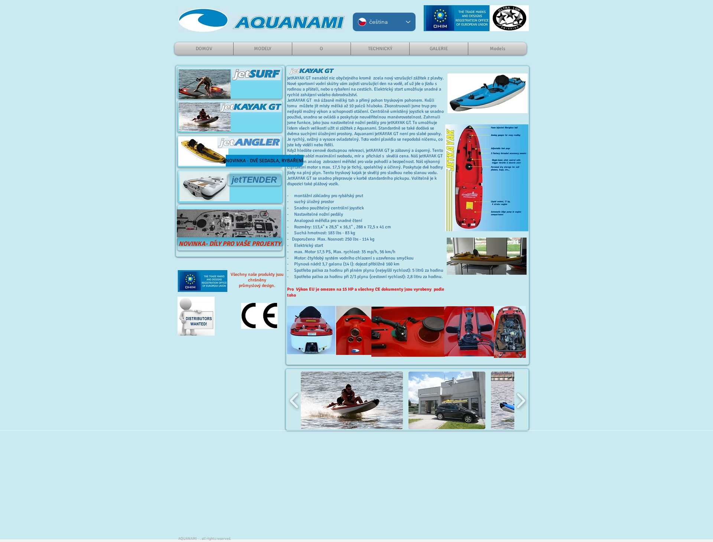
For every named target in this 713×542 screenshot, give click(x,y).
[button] (352, 400)
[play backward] (294, 400)
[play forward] (520, 400)
